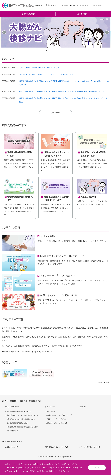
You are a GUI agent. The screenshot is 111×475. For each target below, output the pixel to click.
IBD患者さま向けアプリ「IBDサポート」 (63, 255)
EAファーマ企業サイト (80, 5)
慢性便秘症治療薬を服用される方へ (18, 423)
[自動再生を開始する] (64, 50)
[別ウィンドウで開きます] (41, 373)
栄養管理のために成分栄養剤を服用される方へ (21, 419)
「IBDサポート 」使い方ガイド (58, 275)
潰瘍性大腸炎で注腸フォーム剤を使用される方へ (22, 415)
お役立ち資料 (47, 236)
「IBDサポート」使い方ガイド (56, 419)
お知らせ (82, 406)
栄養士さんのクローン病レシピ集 (58, 295)
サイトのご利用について (88, 447)
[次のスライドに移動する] (107, 32)
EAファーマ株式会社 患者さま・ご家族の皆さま (21, 401)
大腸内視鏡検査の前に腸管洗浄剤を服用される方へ (23, 427)
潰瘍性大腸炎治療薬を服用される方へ (19, 411)
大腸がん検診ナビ (12, 431)
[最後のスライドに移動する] (4, 32)
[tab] (46, 50)
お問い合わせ (65, 5)
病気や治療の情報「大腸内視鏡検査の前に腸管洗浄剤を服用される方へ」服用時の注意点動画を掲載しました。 (62, 91)
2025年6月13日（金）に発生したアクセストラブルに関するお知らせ (46, 74)
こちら (54, 471)
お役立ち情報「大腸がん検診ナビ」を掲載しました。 (40, 67)
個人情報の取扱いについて (55, 447)
